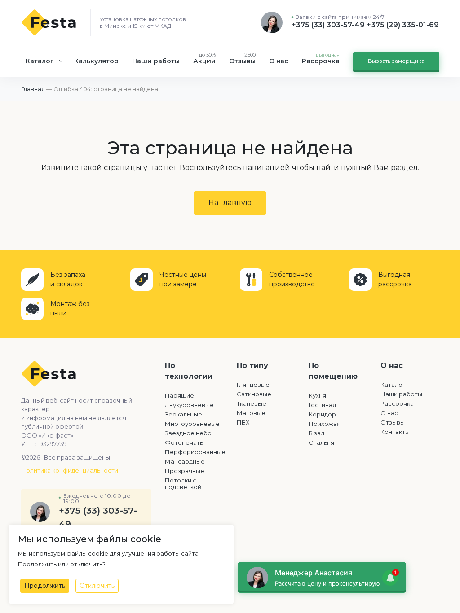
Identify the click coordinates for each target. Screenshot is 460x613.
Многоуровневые (192, 423)
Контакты (395, 431)
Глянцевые (253, 384)
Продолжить (44, 586)
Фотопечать (184, 442)
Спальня (321, 442)
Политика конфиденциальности (69, 470)
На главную (230, 202)
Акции (204, 58)
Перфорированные (194, 451)
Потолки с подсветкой (183, 483)
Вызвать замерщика (396, 60)
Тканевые (251, 403)
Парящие (179, 395)
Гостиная (322, 404)
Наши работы (156, 61)
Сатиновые (254, 394)
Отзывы (242, 58)
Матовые (251, 412)
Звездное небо (188, 433)
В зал (316, 433)
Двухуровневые (189, 404)
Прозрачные (184, 470)
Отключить (97, 586)
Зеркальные (183, 414)
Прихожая (325, 423)
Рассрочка (321, 58)
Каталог (40, 61)
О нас (278, 61)
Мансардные (185, 461)
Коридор (322, 414)
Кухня (317, 395)
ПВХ (243, 422)
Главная (33, 88)
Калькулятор (96, 61)
